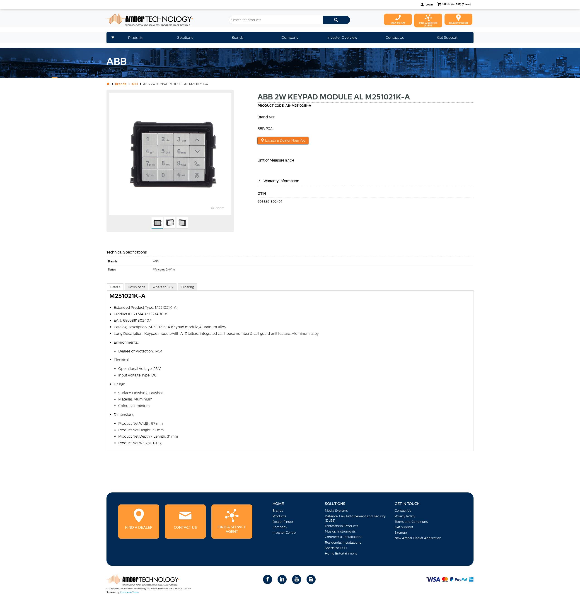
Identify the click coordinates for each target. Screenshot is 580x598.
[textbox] (276, 20)
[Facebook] (267, 579)
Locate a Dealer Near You (285, 140)
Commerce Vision (129, 592)
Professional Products (341, 526)
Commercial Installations (343, 537)
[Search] (336, 20)
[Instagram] (311, 579)
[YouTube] (296, 579)
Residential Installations (343, 542)
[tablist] (290, 372)
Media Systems (336, 510)
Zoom (219, 208)
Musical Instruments (340, 531)
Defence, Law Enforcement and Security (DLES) (355, 518)
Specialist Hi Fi (336, 548)
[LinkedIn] (282, 579)
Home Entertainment (341, 553)
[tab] (115, 286)
